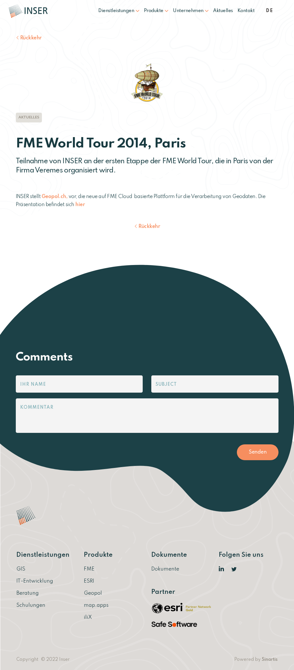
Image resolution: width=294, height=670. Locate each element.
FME (89, 569)
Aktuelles (223, 10)
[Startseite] (30, 11)
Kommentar (36, 407)
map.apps (96, 605)
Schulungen (30, 605)
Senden (257, 452)
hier (80, 204)
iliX (88, 617)
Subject (166, 384)
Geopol (93, 593)
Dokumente (165, 569)
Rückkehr (31, 38)
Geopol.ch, (55, 196)
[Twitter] (234, 569)
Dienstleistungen (116, 10)
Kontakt (246, 10)
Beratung (27, 593)
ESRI (89, 581)
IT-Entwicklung (34, 581)
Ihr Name (33, 384)
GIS (20, 569)
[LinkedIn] (222, 569)
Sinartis (270, 659)
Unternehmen (188, 10)
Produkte (154, 10)
